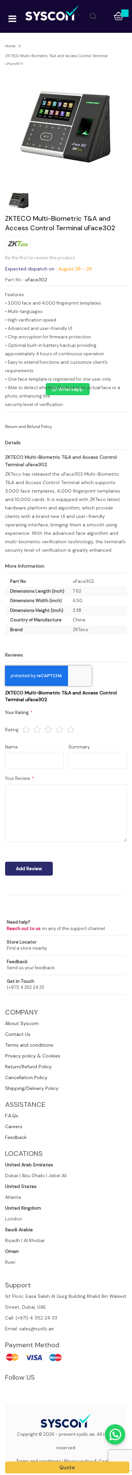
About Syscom (22, 1023)
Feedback (16, 1137)
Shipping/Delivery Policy (32, 1088)
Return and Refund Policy (28, 426)
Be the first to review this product (40, 258)
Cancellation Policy (26, 1077)
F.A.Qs (11, 1116)
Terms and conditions (29, 1045)
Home (10, 46)
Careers (13, 1126)
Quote (67, 1467)
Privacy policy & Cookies (32, 1056)
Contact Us (17, 1034)
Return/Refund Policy (28, 1067)
